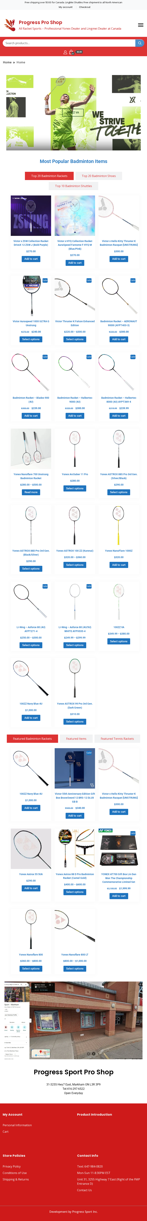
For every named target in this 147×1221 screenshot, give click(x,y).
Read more (31, 492)
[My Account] (65, 52)
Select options (31, 339)
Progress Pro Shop (40, 22)
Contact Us (84, 1190)
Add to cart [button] (31, 258)
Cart (5, 1132)
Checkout (84, 7)
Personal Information (17, 1125)
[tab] (49, 176)
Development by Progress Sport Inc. (73, 1212)
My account (65, 7)
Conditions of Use (15, 1173)
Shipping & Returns (16, 1179)
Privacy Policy (12, 1166)
